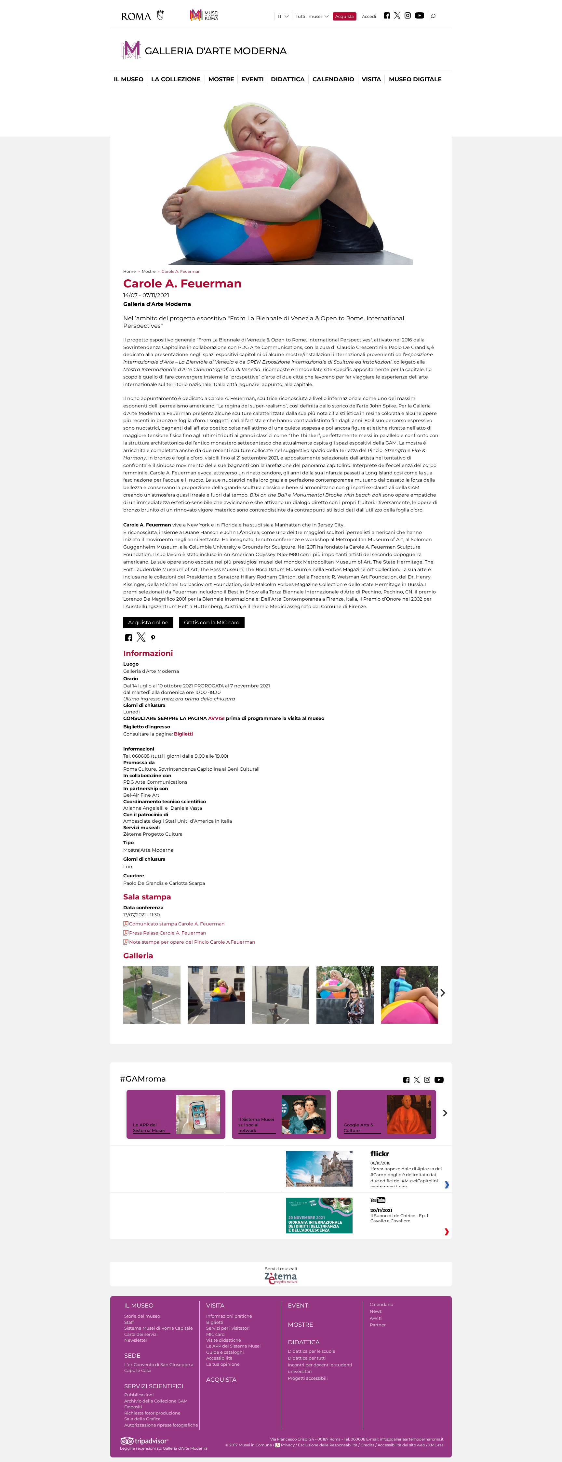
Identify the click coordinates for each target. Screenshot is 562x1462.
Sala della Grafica (142, 1418)
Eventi (252, 79)
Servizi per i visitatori (228, 1328)
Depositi (133, 1406)
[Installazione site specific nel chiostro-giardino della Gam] (152, 1004)
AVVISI (216, 718)
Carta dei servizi (141, 1334)
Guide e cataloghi (225, 1352)
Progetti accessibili (308, 1378)
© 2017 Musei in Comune (248, 1445)
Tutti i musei (309, 16)
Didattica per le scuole (311, 1351)
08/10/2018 (406, 1175)
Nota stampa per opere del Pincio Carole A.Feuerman (192, 942)
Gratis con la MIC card (212, 622)
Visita (371, 79)
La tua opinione (223, 1364)
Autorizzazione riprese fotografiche (161, 1425)
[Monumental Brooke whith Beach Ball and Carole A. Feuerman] (345, 995)
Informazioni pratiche (229, 1316)
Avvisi (376, 1318)
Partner (378, 1324)
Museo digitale (415, 79)
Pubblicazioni (139, 1394)
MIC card (215, 1334)
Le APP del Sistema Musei (149, 1127)
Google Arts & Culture (358, 1127)
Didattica (288, 79)
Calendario (333, 79)
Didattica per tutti (307, 1358)
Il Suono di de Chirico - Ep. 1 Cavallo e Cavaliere (399, 1218)
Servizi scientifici (153, 1386)
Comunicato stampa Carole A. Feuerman (177, 924)
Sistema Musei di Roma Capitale (158, 1328)
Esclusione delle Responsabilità (327, 1445)
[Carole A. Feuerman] (216, 1004)
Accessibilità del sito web (401, 1445)
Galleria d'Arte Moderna (216, 51)
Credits (367, 1445)
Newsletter (135, 1340)
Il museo (128, 79)
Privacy (288, 1445)
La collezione (176, 79)
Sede (132, 1356)
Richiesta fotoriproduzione (152, 1412)
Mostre (221, 79)
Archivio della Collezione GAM (156, 1400)
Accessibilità (219, 1358)
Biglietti (183, 734)
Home (129, 271)
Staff (129, 1322)
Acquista (344, 16)
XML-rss (436, 1445)
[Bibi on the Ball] (409, 1004)
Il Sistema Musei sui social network (256, 1125)
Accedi (369, 16)
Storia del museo (142, 1316)
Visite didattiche (223, 1340)
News (375, 1311)
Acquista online (148, 622)
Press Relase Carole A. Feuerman (167, 933)
